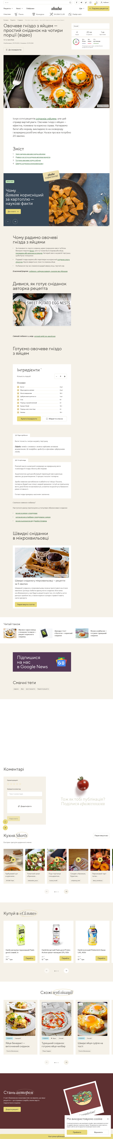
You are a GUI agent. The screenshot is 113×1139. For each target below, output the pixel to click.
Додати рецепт (12, 1109)
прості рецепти (30, 689)
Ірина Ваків (11, 39)
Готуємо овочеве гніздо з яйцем (28, 160)
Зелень (22, 412)
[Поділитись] (5, 827)
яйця (22, 689)
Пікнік (21, 14)
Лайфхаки (30, 8)
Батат (22, 387)
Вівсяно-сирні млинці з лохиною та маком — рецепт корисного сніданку (27, 633)
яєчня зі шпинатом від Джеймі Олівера (31, 521)
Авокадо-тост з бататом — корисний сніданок (63, 633)
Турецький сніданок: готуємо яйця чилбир (53, 1045)
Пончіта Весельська (12, 1051)
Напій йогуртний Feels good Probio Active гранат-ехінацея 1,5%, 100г (56, 951)
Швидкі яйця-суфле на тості (90, 1045)
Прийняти (77, 1132)
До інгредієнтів (15, 50)
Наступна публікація (56, 1136)
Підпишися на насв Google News (32, 662)
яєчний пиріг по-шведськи (44, 336)
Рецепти (7, 8)
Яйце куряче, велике (27, 390)
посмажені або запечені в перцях (29, 253)
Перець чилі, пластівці (27, 409)
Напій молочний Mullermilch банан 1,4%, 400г (91, 951)
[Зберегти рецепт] (5, 821)
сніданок (16, 689)
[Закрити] (108, 1119)
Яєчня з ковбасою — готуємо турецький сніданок (99, 633)
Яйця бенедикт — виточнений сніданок (18, 1045)
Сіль (21, 399)
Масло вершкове (26, 393)
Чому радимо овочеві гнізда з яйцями (30, 154)
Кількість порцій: (24, 376)
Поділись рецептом (100, 8)
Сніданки (20, 20)
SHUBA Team (10, 880)
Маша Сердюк (46, 1051)
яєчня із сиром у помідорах (26, 513)
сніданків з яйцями (46, 118)
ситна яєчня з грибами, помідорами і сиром (33, 517)
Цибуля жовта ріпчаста (28, 396)
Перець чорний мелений (28, 403)
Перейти (29, 958)
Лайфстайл (77, 14)
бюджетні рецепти (43, 689)
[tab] (56, 1062)
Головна (6, 20)
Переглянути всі (101, 836)
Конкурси (40, 14)
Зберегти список (56, 419)
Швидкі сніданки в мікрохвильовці (29, 163)
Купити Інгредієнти (29, 419)
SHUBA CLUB (59, 14)
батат (32, 251)
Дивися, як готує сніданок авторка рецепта (33, 157)
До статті (12, 211)
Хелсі (18, 8)
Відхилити (98, 1132)
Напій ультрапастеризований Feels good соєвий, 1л (20, 951)
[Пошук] (70, 2)
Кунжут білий (24, 406)
